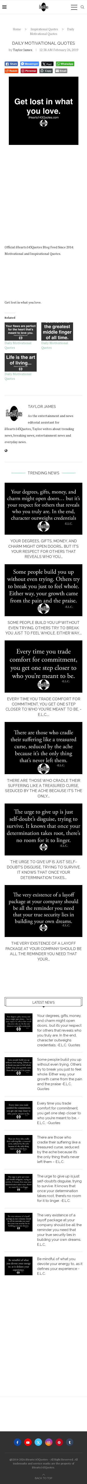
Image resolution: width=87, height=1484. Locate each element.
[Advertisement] (43, 195)
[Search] (82, 7)
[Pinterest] (59, 1442)
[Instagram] (48, 1442)
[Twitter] (38, 1442)
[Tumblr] (69, 1442)
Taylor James (22, 50)
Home (17, 29)
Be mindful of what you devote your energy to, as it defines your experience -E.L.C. (59, 1266)
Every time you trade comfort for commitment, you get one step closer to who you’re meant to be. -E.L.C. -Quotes (59, 1113)
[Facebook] (17, 1442)
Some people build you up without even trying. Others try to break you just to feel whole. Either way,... (43, 627)
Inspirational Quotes (44, 29)
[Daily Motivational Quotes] (21, 331)
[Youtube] (28, 1442)
